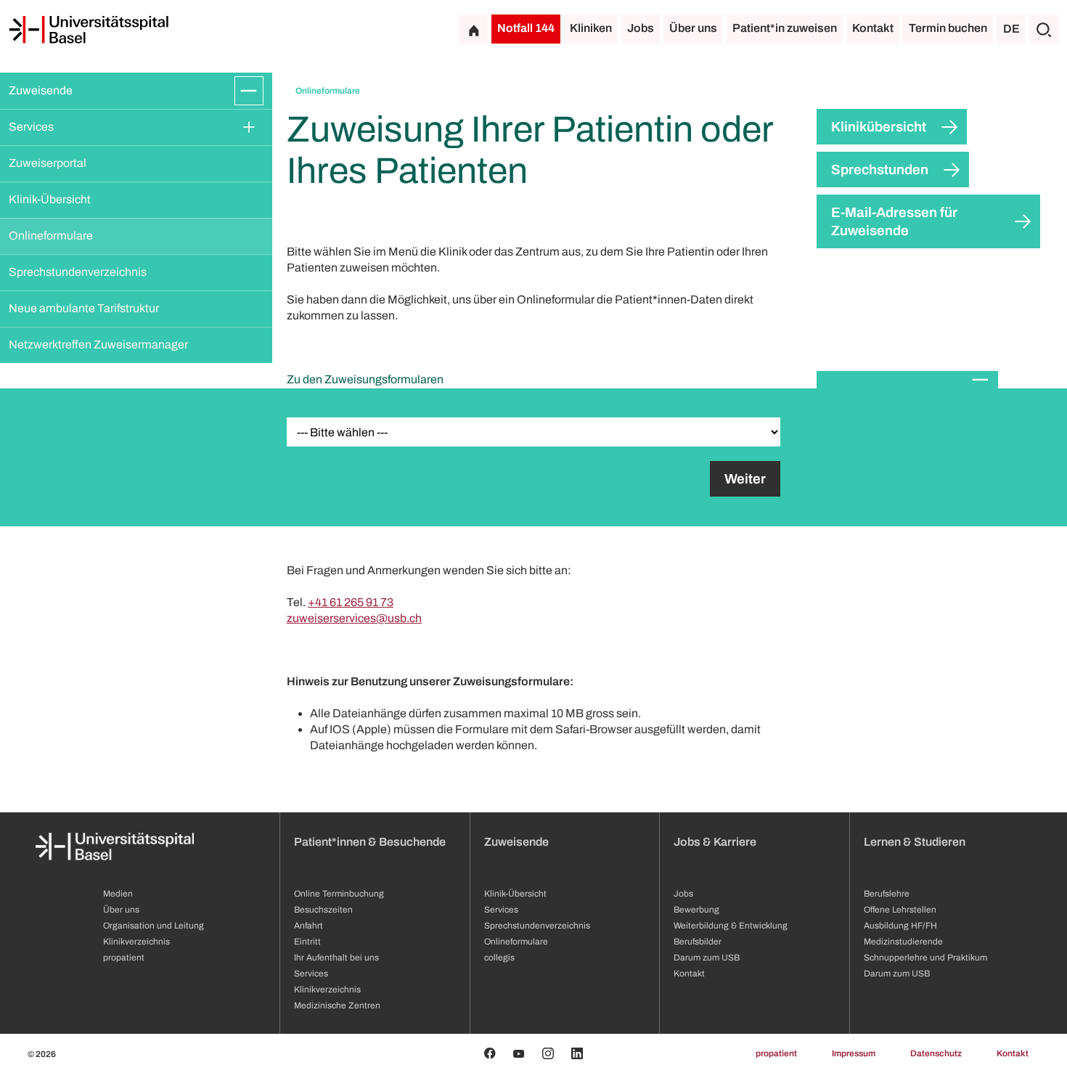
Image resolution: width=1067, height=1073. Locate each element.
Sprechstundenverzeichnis (78, 272)
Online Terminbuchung (339, 894)
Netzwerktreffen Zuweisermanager (98, 344)
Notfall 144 (526, 28)
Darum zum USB (707, 957)
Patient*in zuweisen (784, 28)
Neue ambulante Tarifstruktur (84, 308)
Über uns (693, 28)
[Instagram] (548, 1053)
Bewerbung (696, 910)
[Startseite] (88, 30)
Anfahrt (308, 926)
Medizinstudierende (903, 942)
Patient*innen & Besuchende (370, 842)
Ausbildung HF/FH (900, 926)
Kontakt (873, 28)
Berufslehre (886, 894)
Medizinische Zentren (337, 1005)
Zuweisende (41, 90)
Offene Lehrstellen (900, 910)
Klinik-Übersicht (50, 199)
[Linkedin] (577, 1053)
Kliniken (591, 28)
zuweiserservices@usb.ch (354, 618)
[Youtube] (519, 1053)
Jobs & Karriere (715, 842)
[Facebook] (490, 1053)
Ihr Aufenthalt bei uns (336, 957)
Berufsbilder (697, 942)
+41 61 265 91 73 (350, 602)
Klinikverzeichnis (136, 942)
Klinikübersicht (878, 126)
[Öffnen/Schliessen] (248, 90)
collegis (499, 957)
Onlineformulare (51, 235)
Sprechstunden (879, 169)
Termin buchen (948, 28)
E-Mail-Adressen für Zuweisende (894, 221)
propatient (123, 957)
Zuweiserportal (47, 163)
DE (1011, 29)
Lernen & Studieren (914, 842)
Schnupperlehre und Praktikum (925, 957)
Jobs (640, 28)
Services (31, 127)
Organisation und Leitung (153, 926)
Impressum (853, 1053)
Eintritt (307, 942)
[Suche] (1043, 29)
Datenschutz (936, 1053)
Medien (118, 894)
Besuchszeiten (323, 910)
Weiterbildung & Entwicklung (731, 926)
